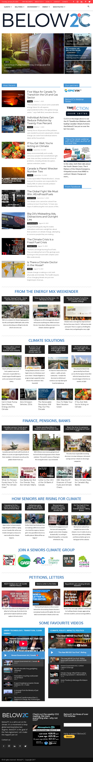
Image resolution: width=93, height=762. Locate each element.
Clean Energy (71, 52)
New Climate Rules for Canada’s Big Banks (83, 482)
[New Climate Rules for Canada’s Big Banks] (83, 472)
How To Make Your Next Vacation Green (64, 404)
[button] (88, 6)
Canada (30, 175)
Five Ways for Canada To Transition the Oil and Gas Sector (42, 94)
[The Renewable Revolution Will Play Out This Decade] (77, 53)
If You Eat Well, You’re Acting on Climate (40, 145)
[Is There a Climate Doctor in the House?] (13, 269)
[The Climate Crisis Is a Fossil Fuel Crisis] (13, 246)
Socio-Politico (58, 7)
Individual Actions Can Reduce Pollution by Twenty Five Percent (40, 120)
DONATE (65, 2)
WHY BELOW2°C (27, 2)
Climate (7, 7)
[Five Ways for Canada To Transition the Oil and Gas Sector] (13, 98)
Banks (23, 477)
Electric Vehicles (73, 41)
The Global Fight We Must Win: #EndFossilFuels (42, 193)
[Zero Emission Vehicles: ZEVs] (28, 394)
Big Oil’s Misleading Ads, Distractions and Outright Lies (42, 216)
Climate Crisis (32, 246)
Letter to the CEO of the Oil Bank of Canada (46, 482)
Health (30, 269)
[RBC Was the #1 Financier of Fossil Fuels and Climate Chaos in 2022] (65, 472)
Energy (45, 7)
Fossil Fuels (31, 198)
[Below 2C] (46, 20)
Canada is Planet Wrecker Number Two (42, 170)
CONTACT (57, 2)
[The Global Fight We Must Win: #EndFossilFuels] (13, 198)
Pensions (5, 477)
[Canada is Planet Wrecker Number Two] (13, 175)
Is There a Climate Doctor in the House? (42, 264)
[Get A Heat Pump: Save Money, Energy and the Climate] (33, 53)
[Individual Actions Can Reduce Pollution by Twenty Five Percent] (13, 124)
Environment (32, 7)
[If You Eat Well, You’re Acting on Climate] (13, 150)
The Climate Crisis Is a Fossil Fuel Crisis (40, 241)
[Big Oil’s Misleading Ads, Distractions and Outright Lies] (13, 220)
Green (7, 62)
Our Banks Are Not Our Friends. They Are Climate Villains (28, 482)
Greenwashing (32, 223)
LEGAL (48, 2)
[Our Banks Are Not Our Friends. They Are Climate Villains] (28, 472)
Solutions (19, 7)
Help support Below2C (75, 734)
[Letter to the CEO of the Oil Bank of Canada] (46, 472)
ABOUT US (38, 2)
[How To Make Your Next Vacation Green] (77, 67)
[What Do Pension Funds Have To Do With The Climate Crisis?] (10, 472)
